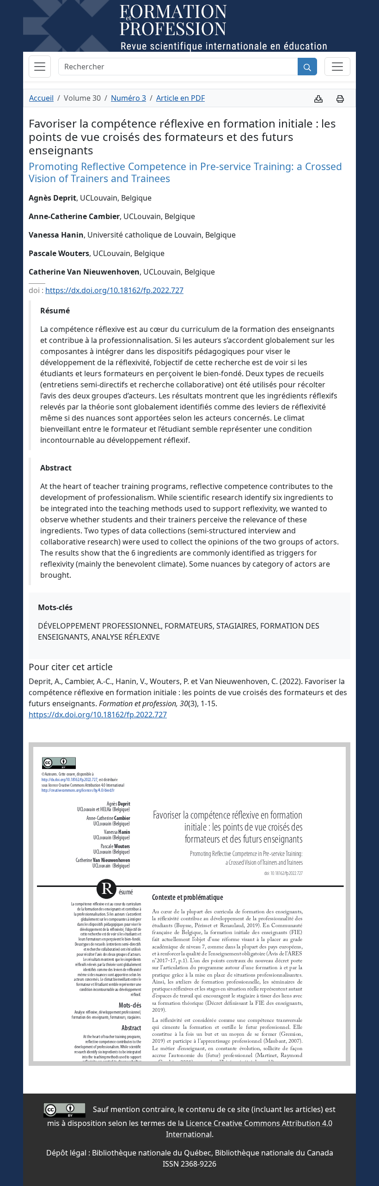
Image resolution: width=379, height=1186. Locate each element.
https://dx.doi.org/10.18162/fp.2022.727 (114, 290)
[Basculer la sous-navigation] (337, 66)
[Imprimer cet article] (340, 98)
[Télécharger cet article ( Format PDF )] (318, 98)
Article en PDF (180, 98)
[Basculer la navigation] (40, 66)
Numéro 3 (128, 98)
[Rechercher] (307, 66)
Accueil (41, 98)
